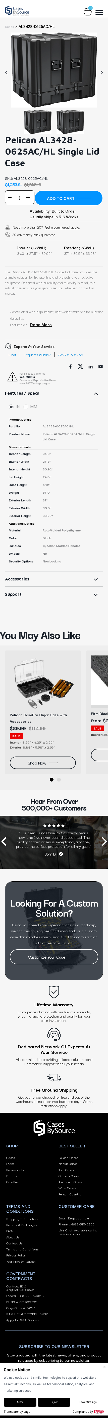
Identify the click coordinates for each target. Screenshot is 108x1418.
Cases (10, 1157)
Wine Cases (67, 1187)
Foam (10, 1163)
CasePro (12, 1181)
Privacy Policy (16, 1255)
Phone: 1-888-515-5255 (76, 1224)
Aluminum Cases (70, 1181)
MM (33, 406)
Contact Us (14, 1243)
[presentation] (3, 842)
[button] (51, 780)
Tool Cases (66, 1169)
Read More (41, 324)
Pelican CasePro (70, 1194)
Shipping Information (22, 1218)
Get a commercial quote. (62, 227)
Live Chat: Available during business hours (78, 1231)
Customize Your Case (46, 956)
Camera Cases (69, 1175)
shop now (37, 762)
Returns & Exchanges (21, 1224)
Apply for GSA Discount (23, 1319)
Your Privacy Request (20, 1261)
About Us (12, 1237)
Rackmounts (15, 1169)
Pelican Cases (68, 1157)
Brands (11, 1175)
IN (18, 406)
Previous (7, 72)
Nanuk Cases (68, 1163)
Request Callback (37, 354)
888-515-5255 (70, 354)
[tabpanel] (54, 70)
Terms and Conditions (22, 1249)
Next (100, 72)
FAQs (9, 1230)
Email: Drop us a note (74, 1218)
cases (9, 27)
